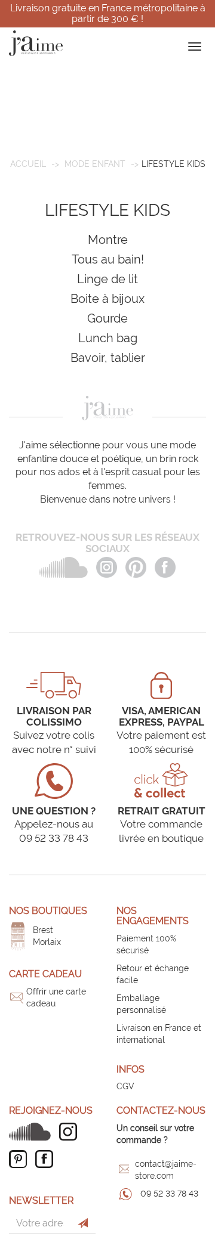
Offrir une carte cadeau (56, 997)
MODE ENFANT (94, 164)
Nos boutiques (48, 910)
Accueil (28, 164)
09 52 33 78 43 (169, 1193)
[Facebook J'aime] (47, 1159)
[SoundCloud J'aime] (33, 1132)
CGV (125, 1086)
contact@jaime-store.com (165, 1169)
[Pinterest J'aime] (21, 1159)
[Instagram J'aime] (71, 1132)
